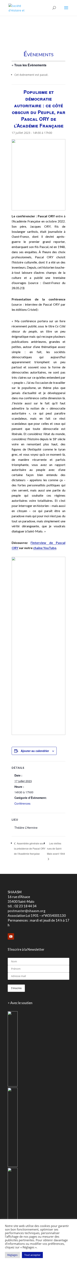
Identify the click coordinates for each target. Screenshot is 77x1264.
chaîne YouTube (44, 548)
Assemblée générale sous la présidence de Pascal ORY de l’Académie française (29, 848)
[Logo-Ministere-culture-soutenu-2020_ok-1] (13, 1166)
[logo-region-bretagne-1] (13, 1085)
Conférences (22, 803)
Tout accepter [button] (32, 1255)
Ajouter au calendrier (35, 751)
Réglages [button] (12, 1255)
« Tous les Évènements (29, 65)
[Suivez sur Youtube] (11, 936)
